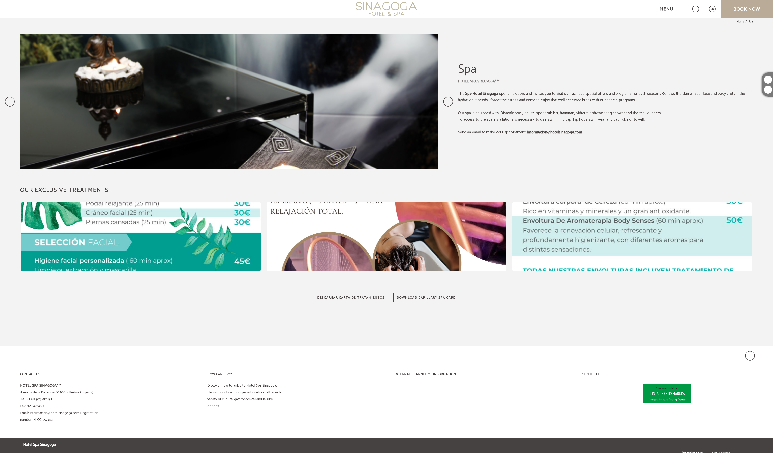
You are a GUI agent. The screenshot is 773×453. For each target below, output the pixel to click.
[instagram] (768, 80)
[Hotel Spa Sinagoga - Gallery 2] (386, 236)
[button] (671, 9)
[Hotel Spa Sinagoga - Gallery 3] (632, 236)
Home (740, 21)
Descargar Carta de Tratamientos (351, 297)
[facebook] (768, 90)
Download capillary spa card (426, 297)
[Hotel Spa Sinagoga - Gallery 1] (141, 236)
